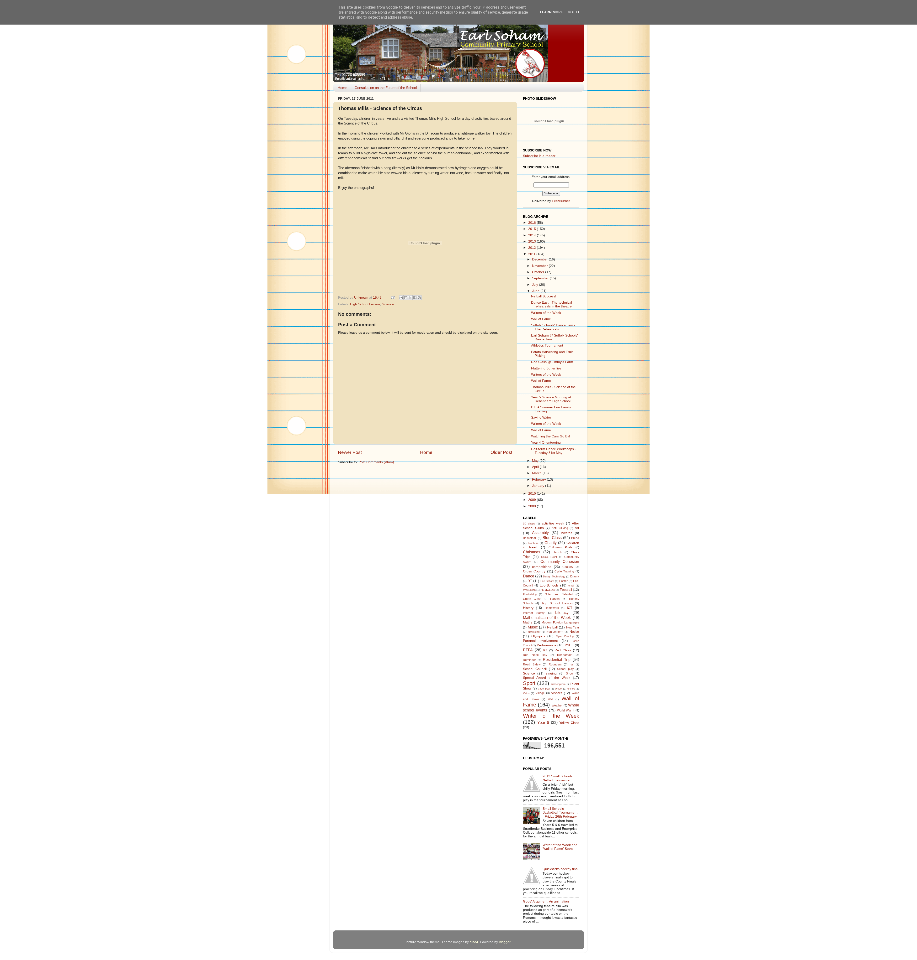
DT (530, 581)
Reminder (529, 660)
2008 (532, 506)
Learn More (551, 12)
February (539, 479)
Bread (575, 538)
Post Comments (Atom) (376, 462)
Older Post (501, 452)
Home (342, 88)
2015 (532, 229)
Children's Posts (560, 547)
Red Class (562, 650)
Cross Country (534, 571)
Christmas (531, 552)
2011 (532, 254)
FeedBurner (561, 201)
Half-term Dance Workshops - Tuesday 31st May (553, 451)
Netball (552, 627)
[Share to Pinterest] (419, 297)
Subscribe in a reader (539, 156)
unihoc (571, 688)
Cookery (567, 567)
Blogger (504, 942)
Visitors (556, 693)
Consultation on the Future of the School (386, 88)
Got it (574, 12)
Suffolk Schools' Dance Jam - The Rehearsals (553, 327)
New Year (572, 627)
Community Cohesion (559, 561)
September (541, 278)
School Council (535, 669)
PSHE (569, 645)
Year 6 (543, 722)
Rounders (555, 664)
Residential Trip (556, 659)
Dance (528, 576)
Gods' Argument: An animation (546, 901)
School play (565, 669)
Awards (566, 533)
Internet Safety (533, 613)
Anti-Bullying (560, 528)
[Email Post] (392, 297)
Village (540, 693)
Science (388, 304)
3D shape (529, 523)
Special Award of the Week (546, 678)
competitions (541, 567)
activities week (553, 523)
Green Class (532, 599)
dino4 (474, 942)
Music (533, 627)
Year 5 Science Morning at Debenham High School (551, 399)
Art (577, 528)
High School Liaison (365, 304)
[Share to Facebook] (414, 297)
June (536, 291)
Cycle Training (564, 571)
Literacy (562, 612)
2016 (532, 222)
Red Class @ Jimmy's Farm (552, 362)
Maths (527, 622)
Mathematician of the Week (547, 617)
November (540, 266)
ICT (569, 608)
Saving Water (541, 417)
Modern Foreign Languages (560, 622)
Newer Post (350, 452)
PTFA (528, 650)
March (537, 473)
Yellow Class (569, 723)
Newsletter (534, 631)
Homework (552, 608)
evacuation (529, 589)
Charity (550, 542)
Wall (550, 699)
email (571, 585)
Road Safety (532, 664)
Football (566, 590)
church (557, 552)
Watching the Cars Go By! (550, 436)
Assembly (540, 532)
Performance (546, 645)
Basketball (530, 538)
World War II (565, 710)
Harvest (555, 599)
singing (551, 673)
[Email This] (401, 297)
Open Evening (565, 636)
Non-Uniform (554, 631)
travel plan (544, 688)
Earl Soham (547, 581)
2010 (532, 493)
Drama (574, 576)
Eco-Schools (549, 585)
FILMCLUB (547, 590)
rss (572, 664)
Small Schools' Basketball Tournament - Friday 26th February (560, 812)
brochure (533, 543)
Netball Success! (543, 296)
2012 (532, 247)
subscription (558, 684)
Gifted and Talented (559, 594)
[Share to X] (410, 297)
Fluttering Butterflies (546, 368)
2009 (532, 500)
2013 (532, 241)
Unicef (558, 688)
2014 (532, 235)
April (536, 467)
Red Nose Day (535, 655)
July (535, 284)
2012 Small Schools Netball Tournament (557, 778)
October (538, 272)
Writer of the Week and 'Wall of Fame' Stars (560, 847)
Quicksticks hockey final (560, 869)
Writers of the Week (546, 313)
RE (545, 650)
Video (526, 693)
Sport (529, 683)
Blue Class (552, 537)
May (535, 460)
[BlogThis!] (405, 297)
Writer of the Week (551, 716)
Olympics (538, 636)
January (538, 486)
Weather (557, 705)
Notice (574, 631)
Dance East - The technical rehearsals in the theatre (551, 304)
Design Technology (554, 576)
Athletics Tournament (547, 345)
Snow (569, 673)
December (540, 259)
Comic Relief (549, 556)
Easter (563, 581)
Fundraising (530, 594)
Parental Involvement (540, 641)
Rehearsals (564, 655)
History (528, 608)
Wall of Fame (541, 319)
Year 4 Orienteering (546, 442)
